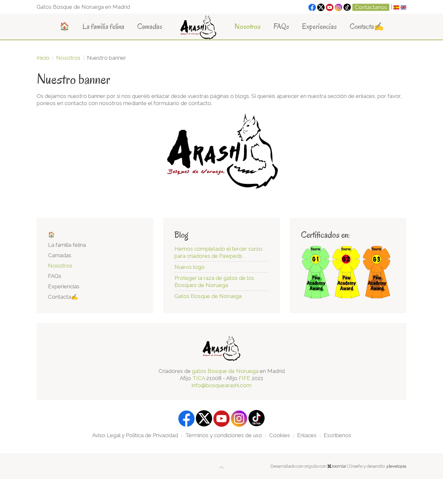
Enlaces (307, 435)
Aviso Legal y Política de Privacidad (135, 435)
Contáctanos (371, 7)
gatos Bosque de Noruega (225, 371)
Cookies (279, 435)
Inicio (43, 57)
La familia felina (103, 26)
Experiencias (319, 26)
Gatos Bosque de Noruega (208, 296)
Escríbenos (337, 435)
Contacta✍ (367, 26)
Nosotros (247, 26)
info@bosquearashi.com (221, 385)
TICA (198, 378)
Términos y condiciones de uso (223, 435)
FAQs (281, 26)
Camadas (149, 26)
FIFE (244, 378)
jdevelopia (396, 466)
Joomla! (338, 466)
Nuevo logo (189, 267)
